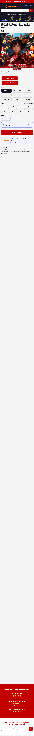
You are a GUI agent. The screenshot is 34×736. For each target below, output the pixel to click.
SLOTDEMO (17, 132)
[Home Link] (11, 6)
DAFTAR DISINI (10, 78)
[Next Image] (31, 52)
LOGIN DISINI (10, 83)
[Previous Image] (3, 52)
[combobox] (15, 10)
